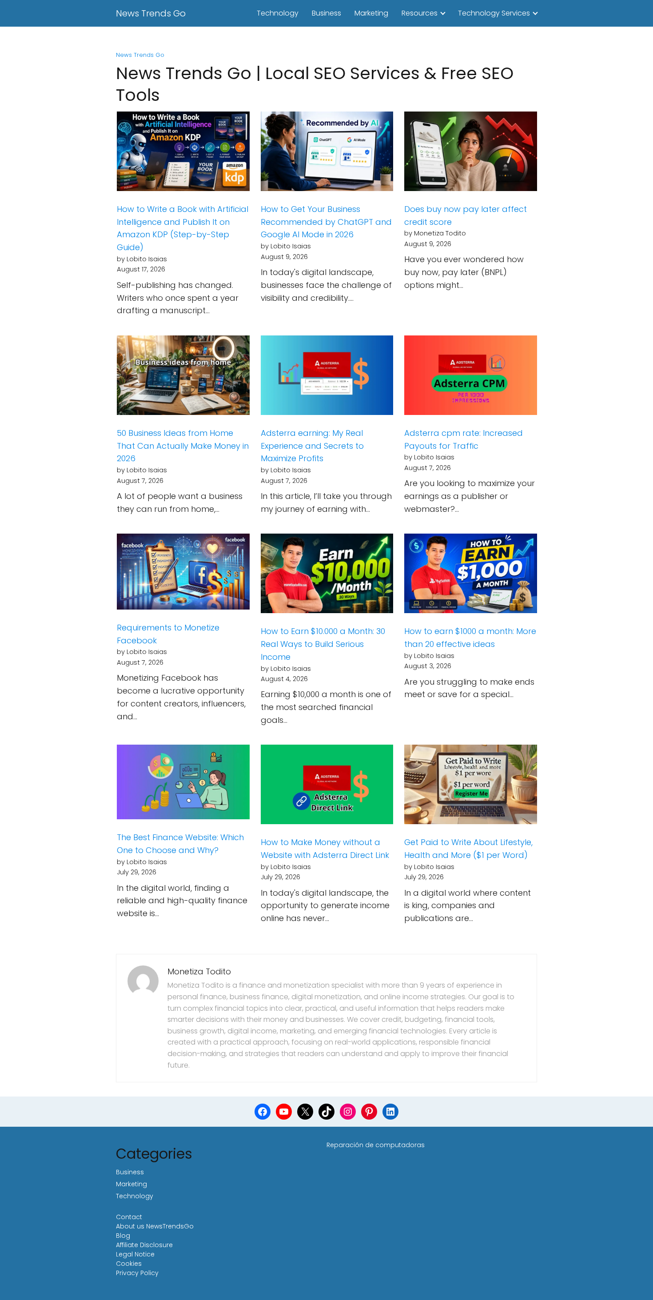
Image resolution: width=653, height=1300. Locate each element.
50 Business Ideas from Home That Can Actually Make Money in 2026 (183, 445)
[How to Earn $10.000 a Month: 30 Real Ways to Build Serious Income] (327, 575)
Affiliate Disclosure (144, 1244)
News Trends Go (151, 13)
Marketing (371, 13)
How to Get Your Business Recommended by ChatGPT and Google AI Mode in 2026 (326, 221)
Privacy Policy (137, 1272)
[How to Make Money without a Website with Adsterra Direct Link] (327, 786)
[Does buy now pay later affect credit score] (470, 153)
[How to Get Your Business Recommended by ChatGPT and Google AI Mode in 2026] (327, 153)
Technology (278, 13)
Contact (129, 1216)
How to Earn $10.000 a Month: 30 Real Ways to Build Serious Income (323, 644)
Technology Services (494, 13)
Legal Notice (135, 1254)
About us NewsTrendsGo (155, 1226)
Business (326, 13)
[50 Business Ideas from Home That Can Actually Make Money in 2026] (183, 377)
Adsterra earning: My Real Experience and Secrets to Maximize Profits (312, 445)
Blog (123, 1235)
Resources (420, 13)
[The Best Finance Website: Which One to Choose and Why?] (183, 784)
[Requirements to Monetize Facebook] (183, 574)
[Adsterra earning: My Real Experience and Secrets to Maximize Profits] (327, 377)
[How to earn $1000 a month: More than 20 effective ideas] (470, 575)
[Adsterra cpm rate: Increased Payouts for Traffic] (470, 377)
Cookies (129, 1263)
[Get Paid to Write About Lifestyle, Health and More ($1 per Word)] (470, 786)
